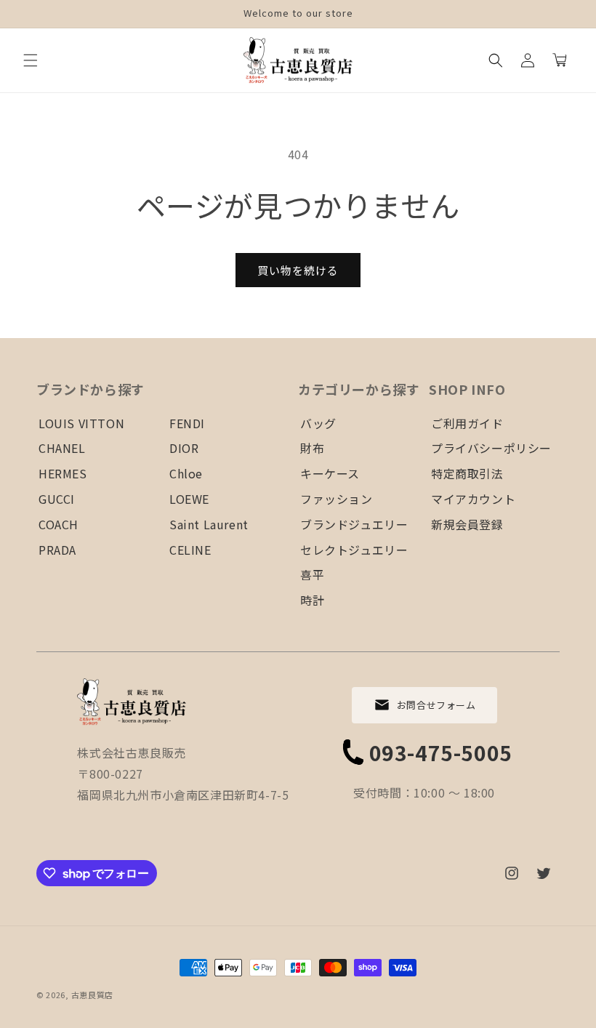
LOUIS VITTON (81, 423)
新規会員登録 (467, 524)
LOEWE (189, 498)
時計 (312, 600)
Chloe (186, 473)
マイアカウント (473, 498)
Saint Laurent (209, 524)
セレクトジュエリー (354, 549)
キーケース (330, 473)
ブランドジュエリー (354, 524)
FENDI (187, 423)
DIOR (183, 448)
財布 (312, 448)
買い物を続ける (298, 270)
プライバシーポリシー (491, 448)
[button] (31, 60)
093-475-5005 (440, 752)
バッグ (318, 423)
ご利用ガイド (467, 423)
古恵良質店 (92, 994)
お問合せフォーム (436, 705)
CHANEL (62, 448)
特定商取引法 (467, 473)
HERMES (63, 473)
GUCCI (57, 498)
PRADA (57, 549)
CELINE (190, 549)
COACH (58, 524)
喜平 (312, 574)
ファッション (336, 498)
